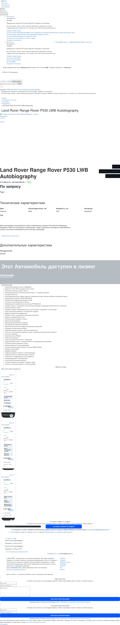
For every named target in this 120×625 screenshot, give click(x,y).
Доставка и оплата (67, 42)
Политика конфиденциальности (16, 569)
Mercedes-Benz (53, 32)
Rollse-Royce (27, 89)
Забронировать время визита (10, 236)
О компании (88, 42)
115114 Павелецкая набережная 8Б (17, 552)
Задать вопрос (16, 81)
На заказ (9, 36)
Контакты (58, 42)
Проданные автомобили (14, 40)
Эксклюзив (10, 34)
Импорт (77, 42)
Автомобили (10, 16)
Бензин (18, 38)
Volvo (73, 32)
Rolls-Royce (67, 32)
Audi (13, 36)
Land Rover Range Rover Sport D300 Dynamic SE (8, 480)
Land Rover (45, 32)
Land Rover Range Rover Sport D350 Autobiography (8, 379)
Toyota (34, 36)
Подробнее (10, 407)
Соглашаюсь (4, 624)
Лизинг (82, 42)
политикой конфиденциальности (98, 530)
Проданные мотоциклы (14, 64)
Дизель (23, 38)
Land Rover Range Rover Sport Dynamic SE (8, 427)
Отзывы (63, 532)
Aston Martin (17, 32)
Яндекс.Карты (17, 31)
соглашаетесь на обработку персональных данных (74, 602)
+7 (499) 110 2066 (5, 81)
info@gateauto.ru (52, 553)
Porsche (61, 32)
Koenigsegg (18, 36)
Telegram (9, 31)
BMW (27, 32)
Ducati (15, 58)
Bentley (23, 32)
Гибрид (33, 38)
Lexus (24, 36)
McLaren (29, 36)
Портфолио (69, 532)
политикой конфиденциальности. (36, 622)
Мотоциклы (10, 42)
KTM (19, 58)
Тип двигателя (11, 38)
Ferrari (32, 32)
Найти (19, 84)
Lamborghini (37, 32)
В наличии (10, 32)
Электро (27, 38)
